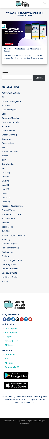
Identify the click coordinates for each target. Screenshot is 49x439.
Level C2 (6, 197)
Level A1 (5, 176)
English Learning (9, 134)
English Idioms (8, 130)
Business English (9, 109)
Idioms (5, 155)
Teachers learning (10, 247)
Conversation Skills (10, 122)
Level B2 (5, 189)
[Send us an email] (17, 319)
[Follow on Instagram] (9, 319)
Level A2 (5, 180)
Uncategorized (9, 264)
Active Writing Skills (11, 93)
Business (6, 105)
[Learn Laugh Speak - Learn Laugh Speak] (22, 4)
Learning (6, 172)
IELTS (4, 160)
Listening (6, 201)
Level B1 (5, 185)
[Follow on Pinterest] (22, 319)
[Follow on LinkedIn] (26, 319)
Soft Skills (6, 231)
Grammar (6, 139)
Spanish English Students (13, 235)
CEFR (4, 114)
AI (3, 97)
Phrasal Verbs (8, 210)
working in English (10, 277)
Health (5, 147)
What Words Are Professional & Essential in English (22, 50)
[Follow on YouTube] (30, 319)
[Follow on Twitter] (13, 319)
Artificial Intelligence (11, 101)
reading (5, 222)
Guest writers (8, 143)
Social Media (7, 227)
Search (5, 72)
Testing (5, 256)
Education (6, 126)
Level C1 (5, 193)
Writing (5, 281)
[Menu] (45, 4)
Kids (3, 168)
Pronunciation (8, 218)
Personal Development (12, 206)
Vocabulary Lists (9, 273)
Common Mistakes (10, 118)
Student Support (9, 243)
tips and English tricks (12, 260)
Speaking (6, 239)
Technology (7, 252)
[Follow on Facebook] (5, 319)
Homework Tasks (10, 151)
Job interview (8, 164)
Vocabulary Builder (10, 268)
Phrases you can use (11, 214)
